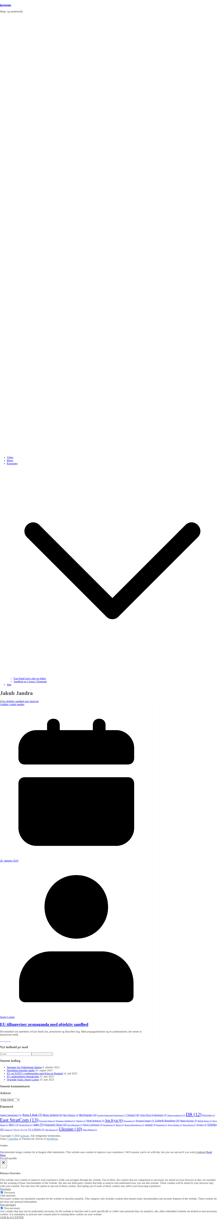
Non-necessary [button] (8, 1204)
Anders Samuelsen (10, 1115)
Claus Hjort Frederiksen (153, 1115)
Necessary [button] (5, 1189)
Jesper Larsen (7, 1017)
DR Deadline (208, 1115)
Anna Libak (32, 1115)
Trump (8, 1130)
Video (10, 457)
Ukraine (70, 1129)
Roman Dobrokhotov (134, 1125)
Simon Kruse (189, 1125)
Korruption (129, 1121)
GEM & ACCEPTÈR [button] (12, 1217)
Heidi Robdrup (95, 1121)
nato (38, 1124)
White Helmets (90, 1130)
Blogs (10, 460)
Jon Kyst (114, 1120)
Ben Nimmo (71, 1115)
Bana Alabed (53, 1115)
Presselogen (109, 1125)
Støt (9, 684)
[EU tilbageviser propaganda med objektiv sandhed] (19, 701)
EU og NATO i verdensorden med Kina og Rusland (35, 1073)
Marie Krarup (188, 1121)
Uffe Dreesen (51, 1130)
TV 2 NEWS (36, 1129)
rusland (150, 1125)
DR (193, 1114)
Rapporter (12, 463)
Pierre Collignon (93, 1125)
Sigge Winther (175, 1125)
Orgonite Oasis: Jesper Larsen (23, 1079)
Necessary (9, 1192)
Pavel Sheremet (74, 1125)
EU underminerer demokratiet (23, 1076)
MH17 (13, 1125)
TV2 (16, 1130)
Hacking (81, 1121)
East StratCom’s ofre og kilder (30, 678)
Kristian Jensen (145, 1121)
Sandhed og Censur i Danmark (30, 681)
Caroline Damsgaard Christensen (111, 1115)
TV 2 (23, 1130)
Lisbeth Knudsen (167, 1120)
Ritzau (120, 1125)
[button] (112, 675)
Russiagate (161, 1125)
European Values (47, 1121)
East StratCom (19, 1120)
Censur (132, 1115)
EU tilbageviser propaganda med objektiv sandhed (44, 1024)
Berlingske (88, 1115)
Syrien (201, 1125)
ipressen (5, 5)
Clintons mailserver (176, 1115)
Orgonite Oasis (55, 1124)
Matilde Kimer (205, 1121)
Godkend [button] (201, 1152)
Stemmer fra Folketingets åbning (24, 1067)
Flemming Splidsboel (66, 1121)
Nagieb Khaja (26, 1125)
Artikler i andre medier (12, 704)
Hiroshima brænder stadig (21, 1070)
